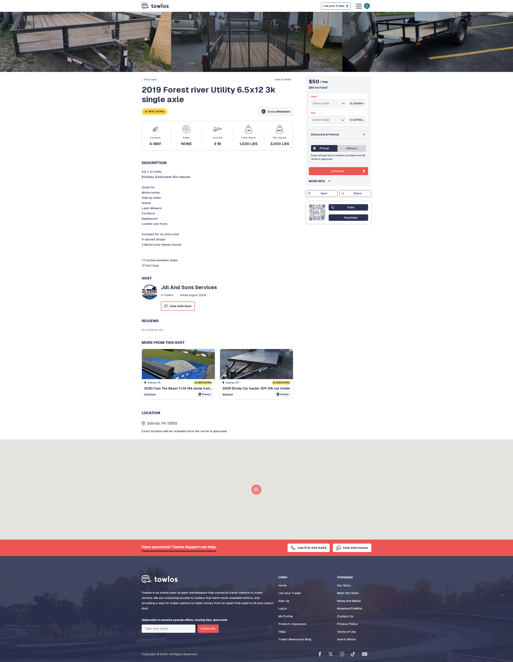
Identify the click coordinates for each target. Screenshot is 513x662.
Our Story (344, 585)
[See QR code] (317, 212)
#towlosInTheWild (349, 608)
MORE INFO (318, 181)
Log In (282, 608)
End (313, 113)
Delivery (351, 148)
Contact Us (345, 616)
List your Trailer (289, 593)
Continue (337, 171)
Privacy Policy (347, 624)
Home (282, 585)
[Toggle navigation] (362, 6)
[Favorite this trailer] (209, 354)
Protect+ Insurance (292, 624)
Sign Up (283, 601)
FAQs (282, 632)
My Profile (285, 616)
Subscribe (208, 628)
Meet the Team (348, 593)
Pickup (324, 148)
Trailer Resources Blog (294, 639)
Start (314, 96)
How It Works (346, 639)
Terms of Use (346, 632)
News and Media (349, 601)
